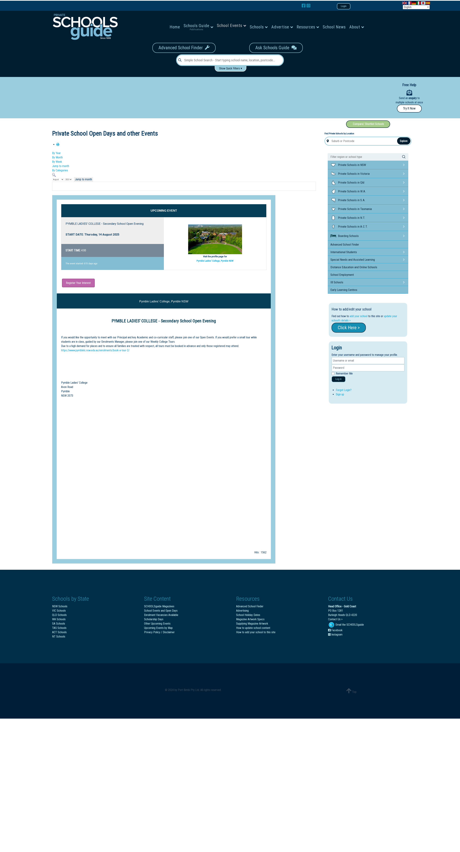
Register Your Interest (78, 283)
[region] (179, 96)
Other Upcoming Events (157, 623)
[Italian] (418, 2)
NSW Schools (59, 606)
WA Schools (59, 619)
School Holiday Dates (248, 615)
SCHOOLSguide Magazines (159, 606)
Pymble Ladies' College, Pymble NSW (215, 260)
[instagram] (308, 5)
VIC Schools (59, 610)
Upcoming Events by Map (158, 628)
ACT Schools (59, 632)
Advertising (242, 610)
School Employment (342, 275)
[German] (414, 2)
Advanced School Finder (181, 47)
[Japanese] (423, 2)
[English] (404, 2)
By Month (57, 157)
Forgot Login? (343, 390)
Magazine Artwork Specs (250, 619)
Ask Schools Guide (273, 47)
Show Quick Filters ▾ (230, 68)
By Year (56, 153)
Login (343, 6)
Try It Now (409, 108)
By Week (57, 161)
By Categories (60, 170)
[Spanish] (428, 2)
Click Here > (349, 327)
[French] (409, 2)
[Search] (54, 174)
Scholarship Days (153, 619)
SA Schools (58, 623)
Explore (404, 141)
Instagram (336, 634)
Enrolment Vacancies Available (161, 615)
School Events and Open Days (161, 610)
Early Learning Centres (343, 290)
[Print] (57, 144)
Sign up (340, 394)
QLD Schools (59, 615)
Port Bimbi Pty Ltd (188, 690)
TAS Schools (59, 628)
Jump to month (60, 166)
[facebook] (304, 5)
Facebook (336, 630)
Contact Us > (335, 619)
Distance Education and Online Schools (353, 267)
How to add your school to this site (255, 632)
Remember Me (344, 373)
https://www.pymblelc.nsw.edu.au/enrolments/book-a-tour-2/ (95, 350)
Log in (338, 379)
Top (353, 692)
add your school (358, 316)
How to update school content (253, 628)
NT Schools (58, 636)
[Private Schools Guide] (84, 27)
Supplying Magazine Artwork (252, 623)
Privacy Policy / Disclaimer (159, 632)
